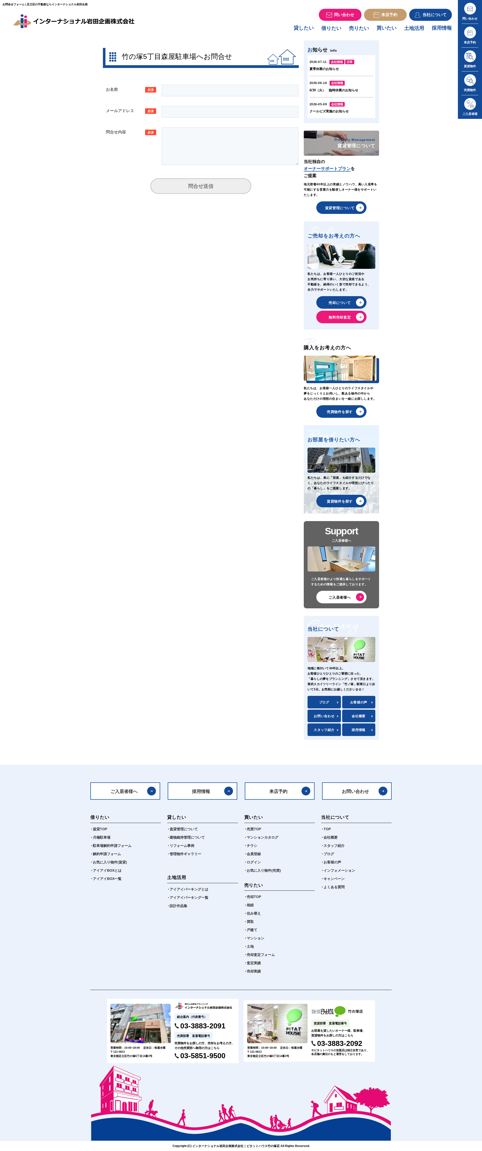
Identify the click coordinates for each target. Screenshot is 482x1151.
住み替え (254, 913)
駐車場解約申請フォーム (112, 846)
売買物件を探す (340, 412)
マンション (255, 938)
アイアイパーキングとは (189, 889)
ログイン (254, 862)
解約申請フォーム (107, 854)
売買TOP (254, 829)
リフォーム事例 (182, 846)
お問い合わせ (324, 716)
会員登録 (254, 854)
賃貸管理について (340, 208)
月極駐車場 (101, 837)
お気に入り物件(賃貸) (110, 862)
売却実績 (254, 971)
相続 (250, 905)
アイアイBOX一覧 (107, 879)
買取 (250, 922)
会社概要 (359, 716)
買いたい (387, 28)
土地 (250, 946)
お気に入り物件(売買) (264, 870)
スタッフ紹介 (324, 730)
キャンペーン (334, 879)
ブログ (324, 702)
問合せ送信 (200, 186)
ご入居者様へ (340, 597)
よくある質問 (334, 887)
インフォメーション (339, 870)
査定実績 (254, 963)
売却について (340, 303)
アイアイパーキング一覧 (189, 897)
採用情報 (442, 28)
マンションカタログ (262, 837)
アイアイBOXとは (107, 870)
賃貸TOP (100, 829)
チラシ (252, 846)
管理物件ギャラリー (185, 854)
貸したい (304, 28)
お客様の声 (358, 702)
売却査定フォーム (261, 955)
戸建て (252, 930)
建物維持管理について (187, 837)
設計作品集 (178, 906)
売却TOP (254, 897)
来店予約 (278, 791)
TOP (327, 829)
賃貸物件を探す (340, 501)
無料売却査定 (340, 317)
